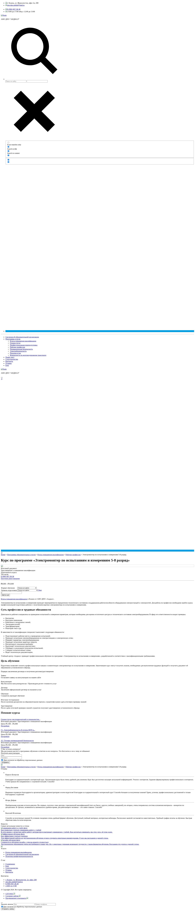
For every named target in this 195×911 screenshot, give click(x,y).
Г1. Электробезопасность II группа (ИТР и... (18, 730)
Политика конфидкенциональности (19, 856)
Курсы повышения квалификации (23, 341)
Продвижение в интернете (15, 898)
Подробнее (5, 726)
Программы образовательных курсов (21, 555)
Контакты (9, 361)
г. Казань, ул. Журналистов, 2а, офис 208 (21, 880)
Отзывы (8, 363)
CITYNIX (9, 894)
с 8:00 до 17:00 (11, 886)
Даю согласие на (23, 760)
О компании (10, 864)
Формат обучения (8, 588)
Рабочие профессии (17, 347)
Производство (15, 353)
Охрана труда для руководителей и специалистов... (20, 719)
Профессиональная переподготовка (23, 345)
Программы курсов (12, 339)
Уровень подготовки (9, 590)
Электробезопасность (18, 351)
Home (3, 555)
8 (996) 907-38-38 (13, 9)
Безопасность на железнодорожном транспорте (28, 355)
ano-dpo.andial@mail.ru (14, 882)
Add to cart (5, 595)
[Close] (2, 902)
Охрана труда (15, 343)
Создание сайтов (12, 896)
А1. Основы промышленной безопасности (17, 741)
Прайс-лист (9, 357)
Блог (7, 365)
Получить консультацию (10, 578)
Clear (40, 590)
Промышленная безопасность (21, 349)
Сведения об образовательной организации (22, 337)
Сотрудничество (11, 359)
